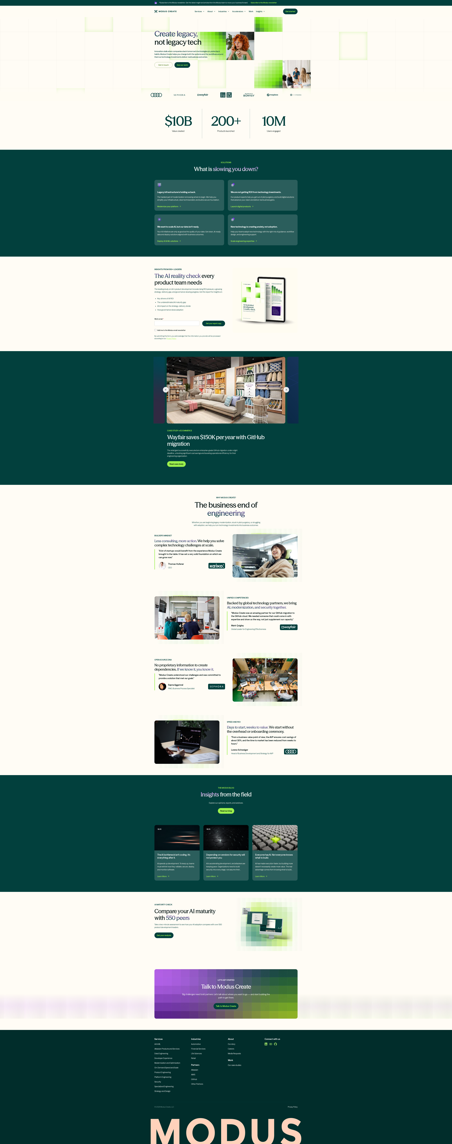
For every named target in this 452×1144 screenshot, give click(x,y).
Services (198, 11)
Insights (259, 11)
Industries (222, 11)
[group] (226, 415)
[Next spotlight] (286, 390)
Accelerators (237, 11)
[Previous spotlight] (166, 390)
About (210, 11)
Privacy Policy (171, 338)
